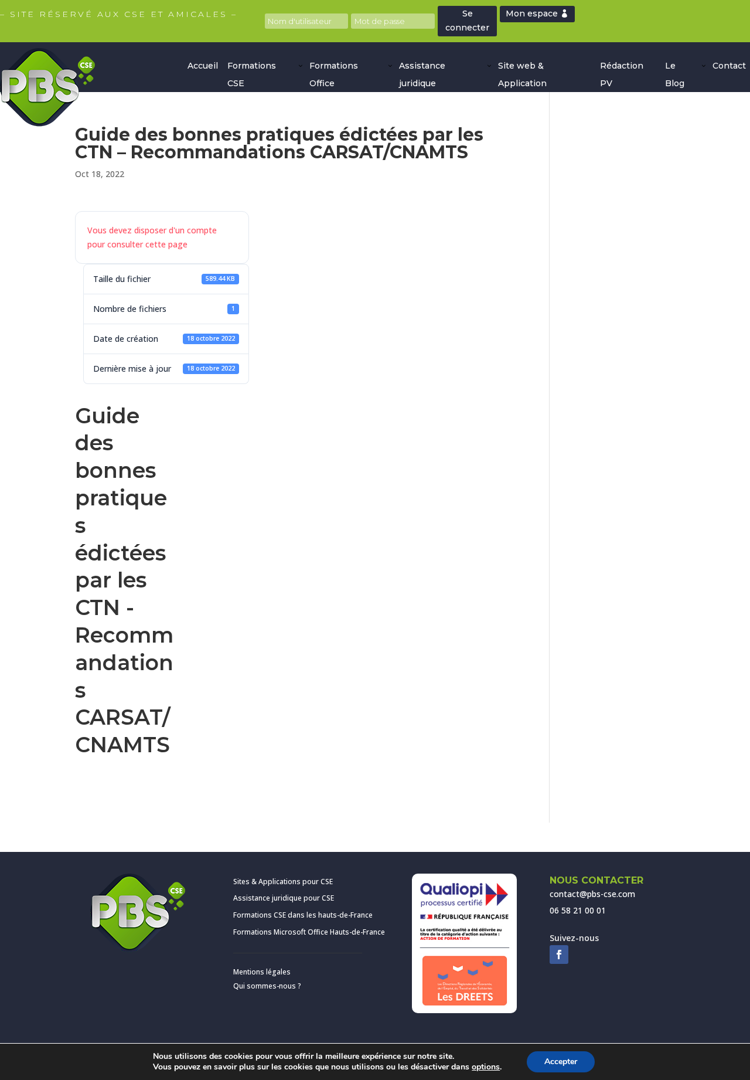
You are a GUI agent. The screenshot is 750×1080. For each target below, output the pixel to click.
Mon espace (532, 13)
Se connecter (467, 20)
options (486, 1067)
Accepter (560, 1061)
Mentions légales (262, 972)
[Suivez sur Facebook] (559, 954)
